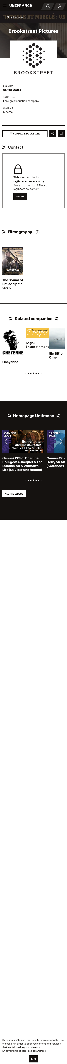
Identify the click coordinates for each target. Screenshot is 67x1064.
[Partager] (52, 133)
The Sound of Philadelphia (12, 282)
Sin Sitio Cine (56, 355)
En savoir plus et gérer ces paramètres (24, 1050)
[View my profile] (59, 6)
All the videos (14, 493)
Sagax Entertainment (37, 345)
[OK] (33, 1058)
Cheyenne (10, 362)
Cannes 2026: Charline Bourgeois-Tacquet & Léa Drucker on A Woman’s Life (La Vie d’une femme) (22, 464)
